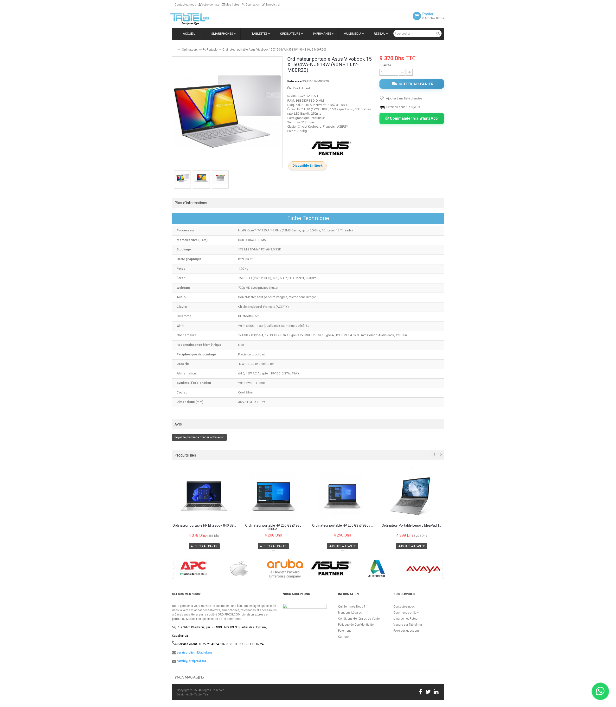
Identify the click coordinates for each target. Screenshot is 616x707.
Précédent (172, 180)
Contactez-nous (185, 4)
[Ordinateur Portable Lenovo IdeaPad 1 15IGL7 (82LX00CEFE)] (412, 496)
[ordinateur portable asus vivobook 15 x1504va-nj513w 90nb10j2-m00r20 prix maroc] (182, 178)
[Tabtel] (196, 18)
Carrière (343, 636)
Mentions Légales (350, 612)
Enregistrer (272, 4)
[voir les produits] (192, 570)
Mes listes (232, 4)
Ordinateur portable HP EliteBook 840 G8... (204, 525)
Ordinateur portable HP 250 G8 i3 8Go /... (342, 525)
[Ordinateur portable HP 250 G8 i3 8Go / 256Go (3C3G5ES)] (342, 496)
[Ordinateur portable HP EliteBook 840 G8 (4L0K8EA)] (204, 496)
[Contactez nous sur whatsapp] (600, 691)
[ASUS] (331, 148)
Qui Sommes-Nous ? (351, 606)
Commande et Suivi (406, 612)
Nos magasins (190, 677)
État (290, 88)
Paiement (344, 630)
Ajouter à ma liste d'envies (403, 98)
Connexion (252, 4)
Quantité (385, 65)
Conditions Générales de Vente (359, 618)
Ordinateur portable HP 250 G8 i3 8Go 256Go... (273, 527)
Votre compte (210, 4)
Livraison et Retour (405, 618)
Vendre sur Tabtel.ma (407, 624)
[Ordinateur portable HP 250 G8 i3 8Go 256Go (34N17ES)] (273, 496)
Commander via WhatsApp (413, 118)
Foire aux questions (406, 630)
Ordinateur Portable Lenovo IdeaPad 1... (412, 525)
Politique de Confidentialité (356, 624)
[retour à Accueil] (174, 48)
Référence (294, 81)
